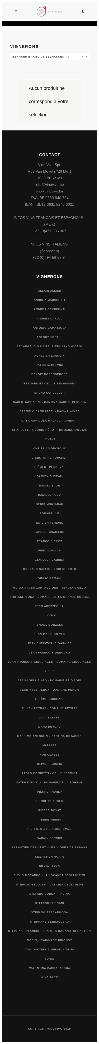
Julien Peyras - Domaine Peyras (50, 708)
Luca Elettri (50, 717)
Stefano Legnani (49, 903)
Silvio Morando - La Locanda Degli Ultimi (49, 875)
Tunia (49, 958)
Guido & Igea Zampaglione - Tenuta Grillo (49, 587)
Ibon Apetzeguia (49, 606)
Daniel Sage (49, 485)
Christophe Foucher (50, 457)
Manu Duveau (49, 726)
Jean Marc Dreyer (49, 634)
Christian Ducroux (49, 448)
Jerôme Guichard (50, 699)
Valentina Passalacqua (49, 968)
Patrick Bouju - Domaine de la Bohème (49, 782)
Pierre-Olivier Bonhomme (49, 828)
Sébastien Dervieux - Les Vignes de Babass (49, 847)
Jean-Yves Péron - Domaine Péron (49, 689)
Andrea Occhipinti (49, 309)
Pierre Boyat (49, 810)
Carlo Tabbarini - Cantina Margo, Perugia (49, 402)
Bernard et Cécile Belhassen (49, 383)
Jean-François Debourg (49, 652)
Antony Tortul (50, 337)
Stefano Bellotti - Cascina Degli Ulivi (49, 884)
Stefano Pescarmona (49, 912)
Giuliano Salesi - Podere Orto (49, 569)
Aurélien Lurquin (49, 355)
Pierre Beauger (49, 801)
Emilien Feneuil (49, 522)
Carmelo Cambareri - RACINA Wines (50, 411)
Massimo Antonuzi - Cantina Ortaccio (49, 736)
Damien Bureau (49, 476)
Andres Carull (50, 318)
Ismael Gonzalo (49, 624)
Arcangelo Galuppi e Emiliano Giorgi (49, 346)
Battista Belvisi (49, 364)
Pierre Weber (50, 819)
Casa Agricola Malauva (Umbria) (49, 420)
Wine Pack (49, 977)
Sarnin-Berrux (49, 838)
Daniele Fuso (49, 494)
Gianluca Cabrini (49, 559)
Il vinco (49, 615)
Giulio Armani (50, 578)
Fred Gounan (49, 550)
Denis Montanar (49, 504)
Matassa (50, 745)
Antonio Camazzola (50, 327)
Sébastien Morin (49, 856)
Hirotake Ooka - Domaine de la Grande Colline (50, 596)
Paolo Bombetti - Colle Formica (50, 773)
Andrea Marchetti (49, 300)
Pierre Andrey (49, 791)
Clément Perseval (49, 467)
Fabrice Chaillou (49, 531)
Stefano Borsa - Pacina (49, 893)
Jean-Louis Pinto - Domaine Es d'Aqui (49, 680)
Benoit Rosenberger (49, 374)
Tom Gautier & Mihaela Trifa (49, 949)
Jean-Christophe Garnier (49, 643)
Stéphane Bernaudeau (49, 921)
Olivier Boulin (49, 763)
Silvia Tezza (49, 866)
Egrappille (49, 513)
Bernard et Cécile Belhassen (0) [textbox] (48, 56)
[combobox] (49, 56)
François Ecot (49, 541)
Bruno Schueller (49, 392)
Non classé (50, 754)
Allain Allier (49, 290)
